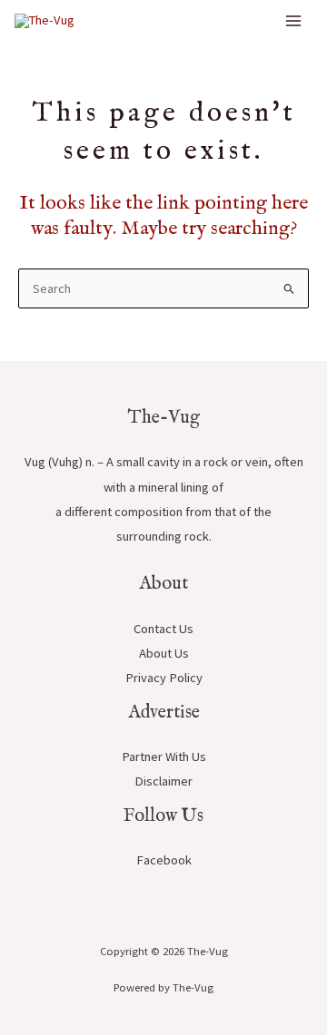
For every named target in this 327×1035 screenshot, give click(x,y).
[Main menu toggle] (293, 21)
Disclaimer (163, 781)
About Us (164, 653)
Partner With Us (164, 756)
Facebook (164, 860)
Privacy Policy (164, 677)
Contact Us (163, 628)
